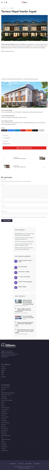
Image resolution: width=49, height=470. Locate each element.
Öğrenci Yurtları (4, 431)
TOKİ (2, 437)
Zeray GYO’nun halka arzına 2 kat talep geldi (24, 241)
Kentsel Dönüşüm (4, 413)
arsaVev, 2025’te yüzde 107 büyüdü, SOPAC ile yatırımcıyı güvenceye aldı (23, 310)
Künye (2, 374)
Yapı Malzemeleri (4, 446)
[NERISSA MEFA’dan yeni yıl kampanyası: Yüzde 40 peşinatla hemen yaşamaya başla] (18, 301)
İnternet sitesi (4, 211)
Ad (2, 199)
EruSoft (20, 468)
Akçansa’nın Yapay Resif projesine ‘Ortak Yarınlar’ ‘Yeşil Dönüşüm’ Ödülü (24, 324)
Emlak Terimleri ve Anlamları (6, 394)
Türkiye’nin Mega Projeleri (5, 439)
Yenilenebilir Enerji (4, 450)
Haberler (12, 8)
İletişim (2, 372)
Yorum (3, 183)
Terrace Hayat (7, 137)
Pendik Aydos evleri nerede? (19, 158)
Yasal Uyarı (3, 376)
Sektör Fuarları (3, 433)
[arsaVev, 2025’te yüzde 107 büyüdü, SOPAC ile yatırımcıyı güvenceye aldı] (15, 308)
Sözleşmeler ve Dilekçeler (6, 435)
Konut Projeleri (4, 420)
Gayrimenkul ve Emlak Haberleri (21, 305)
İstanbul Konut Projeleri (5, 407)
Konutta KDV (3, 424)
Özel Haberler (20, 296)
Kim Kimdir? (3, 415)
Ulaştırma (3, 441)
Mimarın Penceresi (4, 428)
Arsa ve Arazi (3, 389)
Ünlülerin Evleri (4, 443)
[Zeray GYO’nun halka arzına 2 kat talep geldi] (18, 317)
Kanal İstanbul (3, 411)
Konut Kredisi (3, 418)
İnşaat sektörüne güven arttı (19, 166)
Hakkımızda (3, 368)
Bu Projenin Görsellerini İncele (25, 147)
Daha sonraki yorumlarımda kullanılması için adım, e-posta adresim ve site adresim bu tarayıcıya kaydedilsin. (24, 217)
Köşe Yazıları (3, 426)
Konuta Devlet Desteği (5, 422)
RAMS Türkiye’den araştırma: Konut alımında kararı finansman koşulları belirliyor (24, 331)
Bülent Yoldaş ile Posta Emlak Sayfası (8, 392)
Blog (2, 390)
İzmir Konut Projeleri (4, 409)
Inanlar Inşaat (7, 143)
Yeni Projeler (3, 448)
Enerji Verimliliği (4, 398)
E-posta (3, 205)
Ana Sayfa (3, 366)
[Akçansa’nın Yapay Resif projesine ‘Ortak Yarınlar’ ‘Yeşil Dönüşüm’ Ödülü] (15, 322)
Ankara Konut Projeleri (5, 387)
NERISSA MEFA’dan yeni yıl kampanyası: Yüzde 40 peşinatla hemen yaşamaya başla (28, 302)
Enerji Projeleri (3, 396)
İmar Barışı (3, 405)
